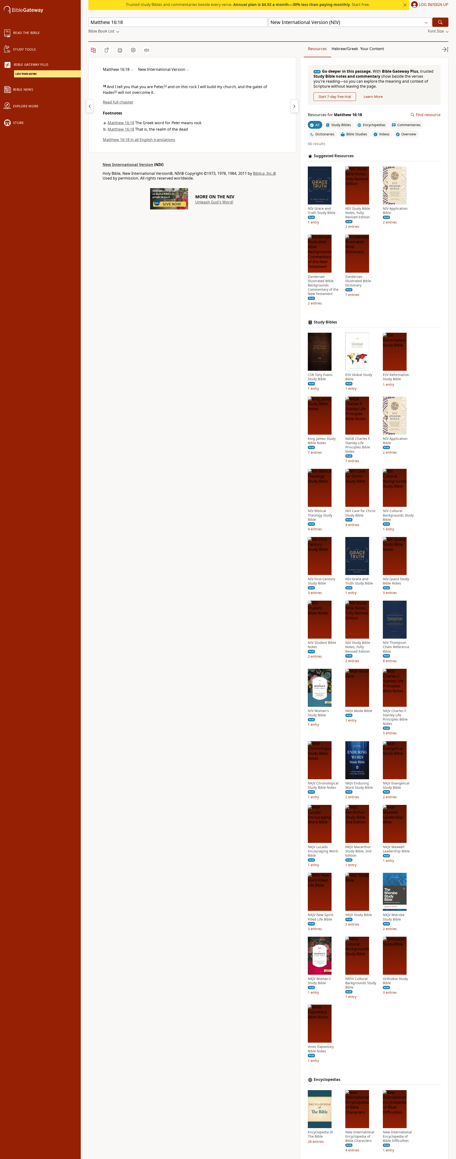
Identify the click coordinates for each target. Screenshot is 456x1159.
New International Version (128, 164)
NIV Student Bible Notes (322, 645)
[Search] (440, 22)
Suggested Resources (334, 155)
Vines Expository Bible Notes (321, 1049)
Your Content (372, 48)
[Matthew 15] (90, 106)
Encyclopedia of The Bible (320, 1134)
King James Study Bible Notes (322, 441)
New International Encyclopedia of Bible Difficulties (397, 1136)
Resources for (335, 114)
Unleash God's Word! (214, 202)
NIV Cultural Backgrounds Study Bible (398, 515)
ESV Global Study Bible (358, 377)
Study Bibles (325, 322)
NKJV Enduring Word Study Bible (359, 785)
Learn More (373, 96)
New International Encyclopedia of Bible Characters (359, 1136)
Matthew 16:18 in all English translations (139, 139)
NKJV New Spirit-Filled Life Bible (321, 917)
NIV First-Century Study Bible (321, 581)
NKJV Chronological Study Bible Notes (323, 785)
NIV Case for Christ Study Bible (360, 513)
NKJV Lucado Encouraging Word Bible (323, 851)
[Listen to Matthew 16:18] (146, 50)
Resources (317, 48)
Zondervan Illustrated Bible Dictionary (358, 281)
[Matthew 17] (294, 106)
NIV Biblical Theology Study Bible (320, 515)
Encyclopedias (327, 1079)
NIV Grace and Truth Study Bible (321, 210)
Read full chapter (118, 102)
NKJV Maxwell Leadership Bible (396, 849)
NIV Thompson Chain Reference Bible (396, 647)
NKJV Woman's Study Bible (319, 981)
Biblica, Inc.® (264, 173)
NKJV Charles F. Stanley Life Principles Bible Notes (395, 717)
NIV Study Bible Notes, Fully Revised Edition (357, 212)
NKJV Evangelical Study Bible (396, 785)
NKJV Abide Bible (358, 711)
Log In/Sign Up (433, 4)
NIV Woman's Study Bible (318, 713)
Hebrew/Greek (345, 48)
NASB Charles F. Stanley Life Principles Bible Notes (357, 445)
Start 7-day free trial (334, 96)
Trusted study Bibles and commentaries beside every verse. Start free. (248, 4)
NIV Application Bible (395, 210)
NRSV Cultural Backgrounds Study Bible (360, 983)
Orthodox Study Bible (395, 981)
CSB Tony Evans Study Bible (320, 377)
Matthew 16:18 (121, 122)
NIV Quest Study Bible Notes (396, 581)
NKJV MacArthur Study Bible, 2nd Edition (358, 851)
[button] (428, 5)
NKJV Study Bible (358, 915)
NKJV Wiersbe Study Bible (393, 917)
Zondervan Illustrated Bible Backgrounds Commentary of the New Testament (323, 285)
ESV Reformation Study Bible (396, 377)
